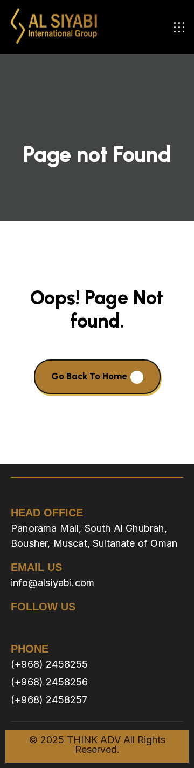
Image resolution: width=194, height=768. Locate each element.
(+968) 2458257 (49, 699)
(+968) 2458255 (49, 664)
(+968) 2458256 (49, 682)
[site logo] (54, 27)
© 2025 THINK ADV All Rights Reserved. (97, 744)
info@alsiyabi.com (52, 582)
